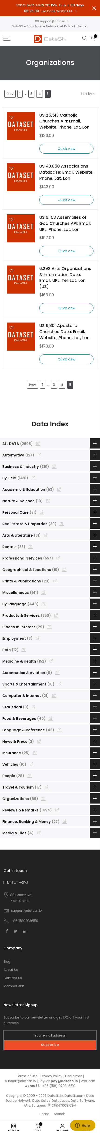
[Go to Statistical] (34, 707)
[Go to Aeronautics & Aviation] (57, 672)
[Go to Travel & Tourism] (47, 787)
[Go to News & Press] (39, 741)
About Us (10, 969)
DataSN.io (55, 1095)
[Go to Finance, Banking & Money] (64, 821)
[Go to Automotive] (39, 455)
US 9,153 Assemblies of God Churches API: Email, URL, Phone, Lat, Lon (65, 223)
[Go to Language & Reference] (59, 729)
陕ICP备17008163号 (62, 1105)
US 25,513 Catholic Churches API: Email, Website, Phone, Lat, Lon (64, 121)
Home (44, 1114)
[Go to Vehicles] (31, 764)
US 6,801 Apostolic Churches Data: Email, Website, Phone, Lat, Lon (64, 331)
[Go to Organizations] (43, 798)
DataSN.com (74, 1095)
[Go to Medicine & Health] (51, 661)
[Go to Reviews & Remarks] (57, 810)
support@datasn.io (54, 21)
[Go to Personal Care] (41, 512)
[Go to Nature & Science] (48, 500)
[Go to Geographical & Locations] (64, 569)
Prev (10, 93)
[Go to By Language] (44, 603)
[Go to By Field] (33, 478)
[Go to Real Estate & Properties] (61, 523)
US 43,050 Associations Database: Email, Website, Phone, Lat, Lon (66, 172)
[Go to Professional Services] (58, 558)
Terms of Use (27, 1076)
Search (59, 1114)
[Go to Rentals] (30, 546)
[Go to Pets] (24, 649)
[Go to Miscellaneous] (43, 592)
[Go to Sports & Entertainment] (59, 684)
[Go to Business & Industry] (54, 466)
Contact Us (12, 978)
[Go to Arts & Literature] (46, 535)
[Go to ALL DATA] (38, 443)
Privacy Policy (51, 1076)
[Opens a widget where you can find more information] (82, 1126)
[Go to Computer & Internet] (54, 695)
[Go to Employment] (37, 638)
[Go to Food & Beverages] (51, 718)
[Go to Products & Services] (56, 615)
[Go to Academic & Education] (59, 489)
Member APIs (13, 986)
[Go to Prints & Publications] (55, 581)
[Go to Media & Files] (39, 833)
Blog (6, 961)
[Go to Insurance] (35, 752)
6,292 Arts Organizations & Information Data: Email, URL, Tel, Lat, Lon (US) (65, 277)
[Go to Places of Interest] (49, 626)
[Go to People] (29, 775)
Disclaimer (73, 1076)
